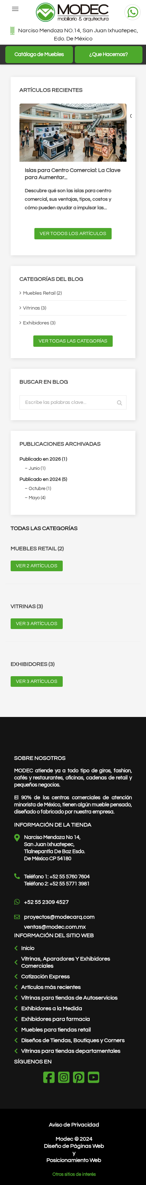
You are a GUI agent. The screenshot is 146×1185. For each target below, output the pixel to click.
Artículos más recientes (51, 987)
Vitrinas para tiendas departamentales (70, 1051)
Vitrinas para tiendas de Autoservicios (69, 998)
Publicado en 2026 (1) (43, 459)
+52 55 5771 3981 (70, 883)
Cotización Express (45, 976)
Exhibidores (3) (39, 323)
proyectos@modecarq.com (59, 917)
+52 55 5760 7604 (70, 876)
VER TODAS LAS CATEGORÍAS (73, 341)
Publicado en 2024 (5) (43, 479)
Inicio (27, 948)
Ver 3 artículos (36, 623)
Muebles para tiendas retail (56, 1030)
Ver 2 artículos (36, 565)
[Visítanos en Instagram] (65, 1078)
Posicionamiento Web (73, 1160)
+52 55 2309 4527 (46, 902)
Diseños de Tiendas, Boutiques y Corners (73, 1040)
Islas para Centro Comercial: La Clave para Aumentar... (72, 173)
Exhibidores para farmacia (55, 1019)
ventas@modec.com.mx (55, 927)
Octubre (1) (40, 488)
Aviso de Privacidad (74, 1125)
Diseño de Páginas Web (74, 1146)
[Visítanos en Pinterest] (80, 1078)
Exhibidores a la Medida (51, 1008)
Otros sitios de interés (74, 1174)
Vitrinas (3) (34, 308)
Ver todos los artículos (73, 233)
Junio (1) (37, 468)
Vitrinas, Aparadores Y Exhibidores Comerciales (65, 962)
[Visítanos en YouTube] (95, 1078)
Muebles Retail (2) (42, 293)
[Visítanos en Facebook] (50, 1078)
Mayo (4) (37, 497)
